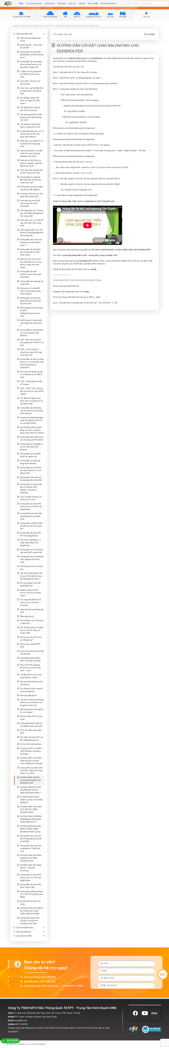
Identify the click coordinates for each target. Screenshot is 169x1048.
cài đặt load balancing (75, 58)
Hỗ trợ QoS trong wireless (30, 744)
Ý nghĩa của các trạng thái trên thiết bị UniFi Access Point (30, 74)
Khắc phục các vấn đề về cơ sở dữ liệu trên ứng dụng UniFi (31, 143)
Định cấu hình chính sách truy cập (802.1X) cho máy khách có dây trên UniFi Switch (31, 263)
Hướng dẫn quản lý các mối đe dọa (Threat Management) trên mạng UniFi (32, 232)
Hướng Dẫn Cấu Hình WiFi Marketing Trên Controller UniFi (31, 516)
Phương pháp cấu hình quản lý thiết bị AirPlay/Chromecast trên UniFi (31, 312)
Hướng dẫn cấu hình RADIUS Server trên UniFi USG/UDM (30, 274)
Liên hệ (82, 3)
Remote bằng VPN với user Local (31, 717)
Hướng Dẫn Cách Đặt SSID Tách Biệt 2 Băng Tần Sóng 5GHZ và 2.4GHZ (31, 770)
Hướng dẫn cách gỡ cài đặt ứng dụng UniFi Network (31, 188)
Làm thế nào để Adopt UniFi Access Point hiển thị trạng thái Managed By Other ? (31, 576)
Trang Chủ (15, 26)
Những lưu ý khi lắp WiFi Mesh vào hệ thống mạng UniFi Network (30, 291)
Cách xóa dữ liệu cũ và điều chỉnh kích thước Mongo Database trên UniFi (31, 153)
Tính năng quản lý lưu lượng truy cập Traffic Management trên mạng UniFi (31, 213)
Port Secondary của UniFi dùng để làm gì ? (30, 584)
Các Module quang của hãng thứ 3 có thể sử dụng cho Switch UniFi (31, 630)
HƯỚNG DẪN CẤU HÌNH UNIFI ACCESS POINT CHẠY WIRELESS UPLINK (31, 761)
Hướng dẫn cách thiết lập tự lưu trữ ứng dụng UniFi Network (31, 447)
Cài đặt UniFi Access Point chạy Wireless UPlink (31, 676)
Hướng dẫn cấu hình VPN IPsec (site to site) (30, 885)
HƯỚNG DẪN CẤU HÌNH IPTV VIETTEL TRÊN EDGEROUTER (30, 809)
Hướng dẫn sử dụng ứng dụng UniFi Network (30, 462)
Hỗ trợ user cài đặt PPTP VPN (30, 645)
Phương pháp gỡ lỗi (28, 695)
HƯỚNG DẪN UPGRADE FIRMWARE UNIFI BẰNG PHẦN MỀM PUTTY (31, 819)
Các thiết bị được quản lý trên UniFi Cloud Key (30, 108)
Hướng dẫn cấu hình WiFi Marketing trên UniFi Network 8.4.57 (32, 55)
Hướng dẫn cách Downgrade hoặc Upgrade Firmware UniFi (32, 559)
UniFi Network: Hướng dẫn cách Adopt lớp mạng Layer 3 (31, 323)
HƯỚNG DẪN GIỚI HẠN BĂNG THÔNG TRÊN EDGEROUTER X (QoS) (30, 829)
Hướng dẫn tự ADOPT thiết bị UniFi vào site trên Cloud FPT (31, 526)
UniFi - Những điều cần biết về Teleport (31, 382)
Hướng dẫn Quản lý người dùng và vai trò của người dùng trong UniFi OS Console (32, 430)
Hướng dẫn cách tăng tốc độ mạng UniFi (31, 282)
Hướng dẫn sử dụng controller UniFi (102, 255)
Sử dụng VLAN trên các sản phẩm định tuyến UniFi (31, 195)
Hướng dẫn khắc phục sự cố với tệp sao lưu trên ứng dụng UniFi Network (31, 134)
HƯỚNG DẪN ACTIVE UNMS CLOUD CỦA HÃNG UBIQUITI (31, 799)
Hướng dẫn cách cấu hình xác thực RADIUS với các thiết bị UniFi (30, 470)
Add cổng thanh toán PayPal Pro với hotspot (31, 710)
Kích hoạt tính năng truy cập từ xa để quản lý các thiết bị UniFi (31, 374)
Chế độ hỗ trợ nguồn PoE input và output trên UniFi (30, 125)
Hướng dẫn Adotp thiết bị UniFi (74, 255)
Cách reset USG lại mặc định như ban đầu (32, 652)
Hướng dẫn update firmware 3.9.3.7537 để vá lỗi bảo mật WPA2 (31, 894)
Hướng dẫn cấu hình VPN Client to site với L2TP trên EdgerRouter (30, 877)
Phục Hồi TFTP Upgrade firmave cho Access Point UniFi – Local (30, 668)
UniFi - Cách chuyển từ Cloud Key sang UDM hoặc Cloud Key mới (31, 352)
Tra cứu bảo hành (34, 3)
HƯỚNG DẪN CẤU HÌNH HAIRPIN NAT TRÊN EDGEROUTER (30, 858)
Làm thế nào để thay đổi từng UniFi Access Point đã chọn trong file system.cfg (32, 702)
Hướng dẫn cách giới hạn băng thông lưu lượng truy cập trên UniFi (30, 301)
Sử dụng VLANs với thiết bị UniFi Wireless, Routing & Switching (31, 751)
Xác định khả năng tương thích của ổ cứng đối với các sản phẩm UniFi (31, 401)
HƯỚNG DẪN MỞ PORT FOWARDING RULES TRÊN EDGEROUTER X (30, 790)
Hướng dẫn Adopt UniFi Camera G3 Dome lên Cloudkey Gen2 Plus (29, 921)
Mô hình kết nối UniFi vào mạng (30, 902)
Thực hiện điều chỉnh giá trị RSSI (31, 731)
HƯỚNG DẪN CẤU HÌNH (29, 26)
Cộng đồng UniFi (85, 261)
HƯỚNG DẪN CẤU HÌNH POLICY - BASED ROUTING (30, 868)
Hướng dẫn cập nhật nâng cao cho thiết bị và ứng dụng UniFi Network (31, 410)
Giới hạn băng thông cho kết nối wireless (31, 682)
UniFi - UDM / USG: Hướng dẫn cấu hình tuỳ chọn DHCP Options (32, 391)
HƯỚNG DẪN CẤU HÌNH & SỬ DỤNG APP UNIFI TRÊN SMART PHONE (31, 911)
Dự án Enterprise (108, 3)
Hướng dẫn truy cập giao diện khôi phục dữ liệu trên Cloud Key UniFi (30, 180)
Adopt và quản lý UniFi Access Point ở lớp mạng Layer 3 (30, 593)
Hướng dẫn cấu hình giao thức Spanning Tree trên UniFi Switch (30, 252)
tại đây (94, 269)
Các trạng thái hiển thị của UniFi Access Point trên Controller (30, 602)
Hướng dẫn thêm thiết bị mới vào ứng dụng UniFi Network (31, 438)
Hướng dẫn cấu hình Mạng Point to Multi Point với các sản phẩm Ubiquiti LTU (31, 64)
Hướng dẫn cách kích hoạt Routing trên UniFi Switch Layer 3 (31, 242)
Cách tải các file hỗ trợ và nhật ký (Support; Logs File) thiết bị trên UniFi (31, 163)
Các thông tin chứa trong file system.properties (31, 689)
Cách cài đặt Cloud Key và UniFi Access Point (31, 498)
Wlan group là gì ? (27, 616)
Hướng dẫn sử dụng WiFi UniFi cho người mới (30, 455)
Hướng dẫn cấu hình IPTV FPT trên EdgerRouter (30, 534)
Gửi (162, 974)
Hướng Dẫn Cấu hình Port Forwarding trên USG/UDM (31, 478)
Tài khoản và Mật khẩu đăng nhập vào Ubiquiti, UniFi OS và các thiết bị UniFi (31, 420)
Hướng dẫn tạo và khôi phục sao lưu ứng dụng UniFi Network (31, 333)
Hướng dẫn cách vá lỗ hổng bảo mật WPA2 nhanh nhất (31, 551)
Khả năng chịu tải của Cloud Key (31, 567)
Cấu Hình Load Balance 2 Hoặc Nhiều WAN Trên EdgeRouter (30, 542)
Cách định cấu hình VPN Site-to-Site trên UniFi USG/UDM (30, 203)
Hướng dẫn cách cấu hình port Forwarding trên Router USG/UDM (31, 838)
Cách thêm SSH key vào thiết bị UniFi (30, 82)
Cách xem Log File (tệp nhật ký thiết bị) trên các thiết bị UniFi (31, 91)
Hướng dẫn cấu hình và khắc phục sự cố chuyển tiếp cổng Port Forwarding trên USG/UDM (32, 363)
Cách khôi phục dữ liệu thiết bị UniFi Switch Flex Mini (31, 171)
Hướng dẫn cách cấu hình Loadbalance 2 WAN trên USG (30, 848)
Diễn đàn (62, 3)
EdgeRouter (98, 58)
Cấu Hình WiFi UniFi (47, 26)
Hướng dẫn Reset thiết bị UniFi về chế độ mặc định (30, 659)
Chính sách (50, 3)
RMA (21, 3)
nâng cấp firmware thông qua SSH (31, 610)
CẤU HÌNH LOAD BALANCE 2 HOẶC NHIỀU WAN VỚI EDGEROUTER (120, 250)
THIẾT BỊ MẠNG (48, 8)
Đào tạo (72, 3)
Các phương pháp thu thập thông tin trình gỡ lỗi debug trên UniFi (31, 117)
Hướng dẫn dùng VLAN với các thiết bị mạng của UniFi (31, 724)
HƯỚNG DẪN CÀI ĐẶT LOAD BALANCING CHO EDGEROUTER (77, 26)
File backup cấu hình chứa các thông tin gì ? (30, 638)
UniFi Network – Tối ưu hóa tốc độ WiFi (31, 46)
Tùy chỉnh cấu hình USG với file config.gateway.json (31, 738)
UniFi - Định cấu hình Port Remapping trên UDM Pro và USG (32, 342)
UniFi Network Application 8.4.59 (30, 39)
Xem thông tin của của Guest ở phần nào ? (32, 621)
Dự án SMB (93, 3)
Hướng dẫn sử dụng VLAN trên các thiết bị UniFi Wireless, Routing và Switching (31, 488)
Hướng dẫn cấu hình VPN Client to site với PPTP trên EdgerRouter (31, 506)
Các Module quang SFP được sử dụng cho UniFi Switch (30, 100)
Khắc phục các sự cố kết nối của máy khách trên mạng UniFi (31, 223)
